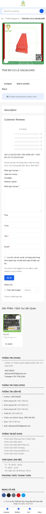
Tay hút (6, 334)
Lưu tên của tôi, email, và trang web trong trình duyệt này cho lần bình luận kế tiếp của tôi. (22, 260)
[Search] (41, 11)
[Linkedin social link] (18, 89)
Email (7, 247)
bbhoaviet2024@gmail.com (19, 426)
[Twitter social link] (12, 89)
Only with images (14, 290)
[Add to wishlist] (18, 317)
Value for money (11, 174)
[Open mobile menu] (3, 3)
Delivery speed (10, 182)
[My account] (43, 3)
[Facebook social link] (9, 89)
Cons (6, 226)
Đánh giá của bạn (12, 170)
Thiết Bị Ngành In (13, 19)
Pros (6, 215)
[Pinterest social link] (15, 89)
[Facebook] (4, 495)
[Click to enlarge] (6, 60)
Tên (6, 236)
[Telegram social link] (20, 89)
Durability (8, 178)
